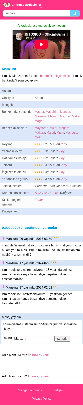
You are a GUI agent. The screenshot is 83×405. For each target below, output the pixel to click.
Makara (40, 132)
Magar (39, 121)
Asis (45, 192)
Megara (64, 128)
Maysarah (41, 128)
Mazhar (65, 116)
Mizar (53, 128)
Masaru (53, 116)
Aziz (38, 192)
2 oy (64, 144)
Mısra (60, 132)
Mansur (65, 111)
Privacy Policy (41, 398)
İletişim (59, 390)
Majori (51, 132)
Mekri (38, 137)
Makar (76, 116)
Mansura (72, 132)
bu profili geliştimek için (56, 75)
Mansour (41, 116)
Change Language (29, 390)
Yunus (54, 192)
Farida (39, 199)
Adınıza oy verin (39, 355)
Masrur (39, 111)
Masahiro (52, 111)
